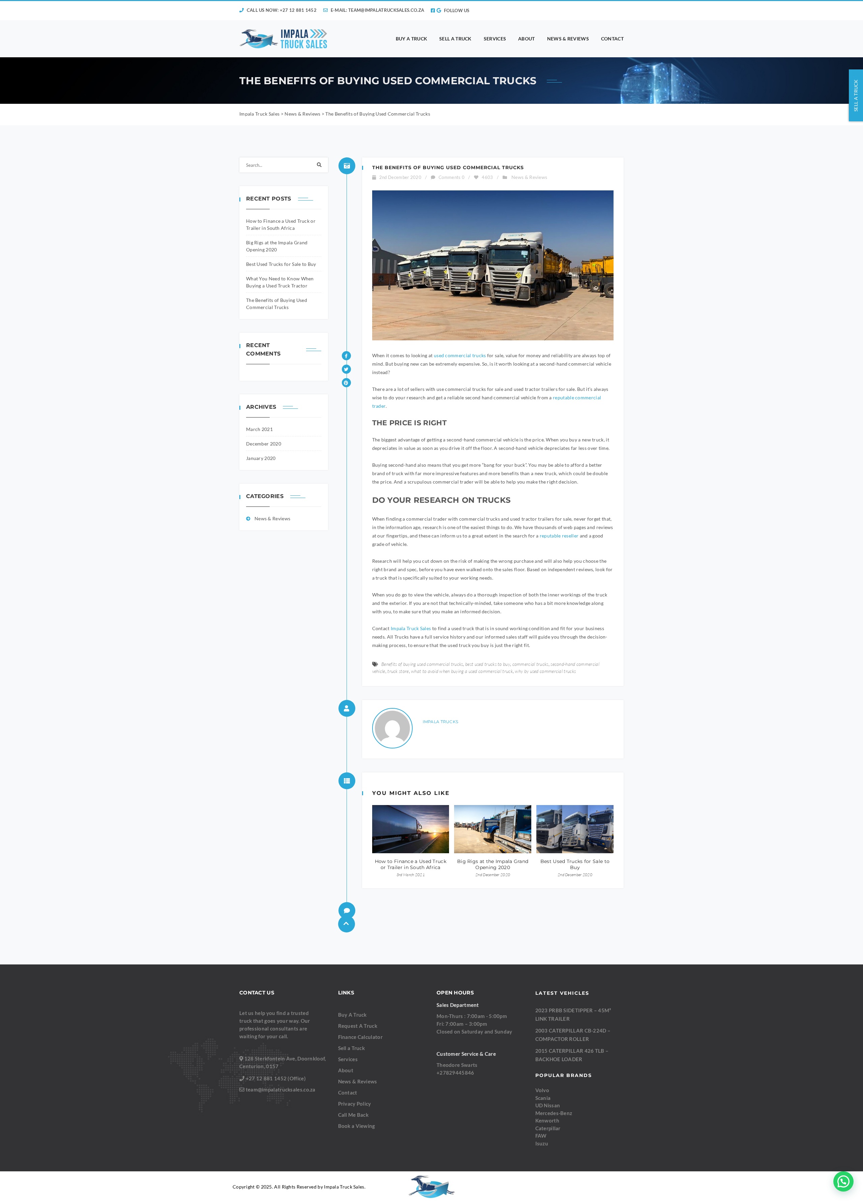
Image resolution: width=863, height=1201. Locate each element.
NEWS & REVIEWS (568, 38)
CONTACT (612, 38)
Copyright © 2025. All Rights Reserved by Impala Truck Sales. (299, 1187)
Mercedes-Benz (553, 1113)
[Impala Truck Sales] (283, 39)
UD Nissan (547, 1105)
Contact (347, 1092)
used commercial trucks (460, 355)
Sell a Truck (351, 1048)
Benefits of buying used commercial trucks (422, 664)
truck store (398, 671)
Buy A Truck (352, 1015)
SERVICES (495, 38)
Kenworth (547, 1120)
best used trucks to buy (487, 664)
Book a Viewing (356, 1126)
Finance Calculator (360, 1037)
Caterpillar (548, 1128)
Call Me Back (353, 1115)
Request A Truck (358, 1026)
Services (348, 1059)
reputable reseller (559, 535)
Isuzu (541, 1143)
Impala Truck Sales (411, 628)
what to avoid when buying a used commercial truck (462, 671)
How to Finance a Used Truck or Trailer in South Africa (410, 864)
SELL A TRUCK (455, 38)
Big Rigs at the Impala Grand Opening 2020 (492, 864)
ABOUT (526, 38)
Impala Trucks (440, 721)
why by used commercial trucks (545, 671)
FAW (541, 1136)
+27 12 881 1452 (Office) (276, 1078)
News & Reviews (272, 518)
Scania (543, 1098)
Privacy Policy (354, 1104)
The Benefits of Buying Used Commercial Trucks (448, 167)
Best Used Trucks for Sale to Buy (281, 264)
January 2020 (261, 458)
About (346, 1070)
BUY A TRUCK (411, 38)
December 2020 (263, 443)
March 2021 (259, 429)
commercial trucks (530, 664)
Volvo (542, 1090)
